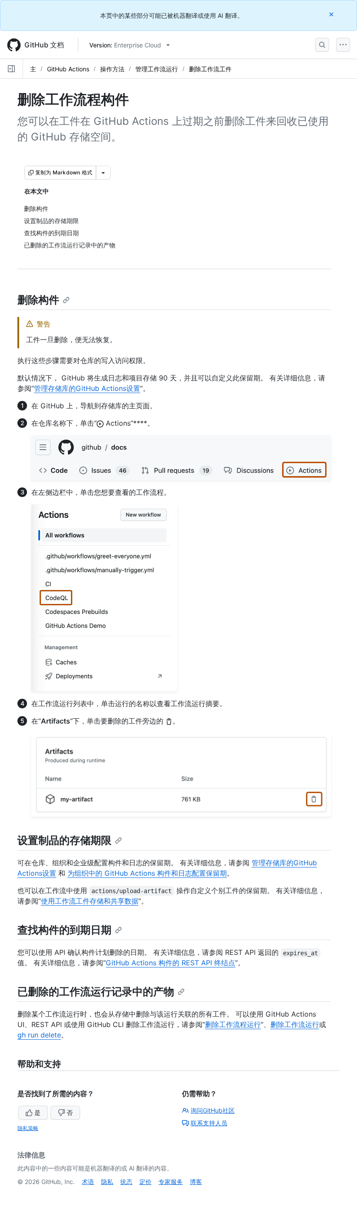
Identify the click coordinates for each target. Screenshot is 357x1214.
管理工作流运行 (156, 69)
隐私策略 (27, 1128)
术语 (88, 1181)
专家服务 (170, 1181)
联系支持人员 (209, 1123)
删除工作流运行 (294, 1024)
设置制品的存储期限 (64, 840)
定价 (145, 1181)
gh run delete (39, 1035)
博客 (196, 1181)
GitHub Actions (68, 69)
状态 (126, 1181)
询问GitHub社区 (213, 1110)
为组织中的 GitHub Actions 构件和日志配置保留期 (147, 873)
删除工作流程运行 (233, 1024)
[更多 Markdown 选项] (103, 173)
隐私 (107, 1181)
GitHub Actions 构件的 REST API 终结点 (170, 962)
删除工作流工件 (210, 69)
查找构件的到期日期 (64, 930)
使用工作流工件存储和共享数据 (89, 901)
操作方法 (112, 69)
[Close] (332, 14)
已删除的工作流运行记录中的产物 (95, 991)
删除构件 (38, 299)
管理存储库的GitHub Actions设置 (87, 388)
